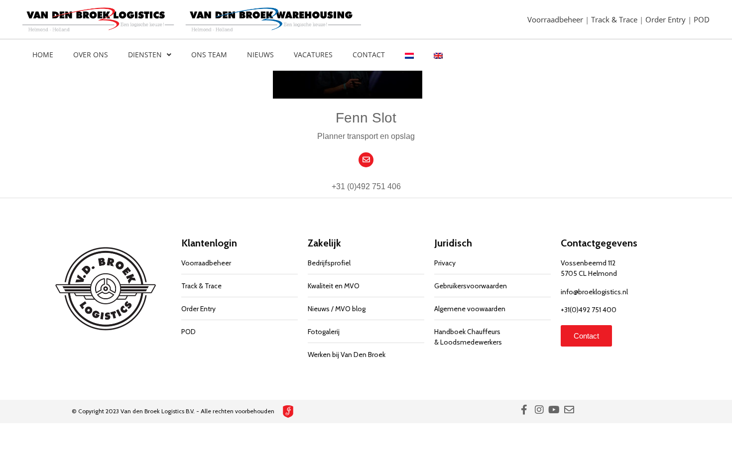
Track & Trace (615, 19)
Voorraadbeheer (556, 19)
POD (702, 19)
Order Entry (666, 19)
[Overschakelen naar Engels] (438, 55)
